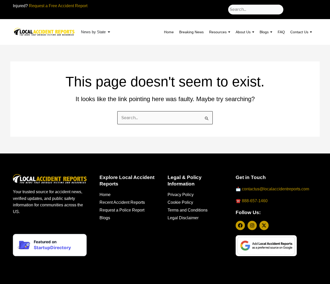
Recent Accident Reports (122, 202)
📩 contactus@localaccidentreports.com (272, 189)
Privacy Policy (181, 194)
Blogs (264, 32)
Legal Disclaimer (183, 218)
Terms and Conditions (188, 210)
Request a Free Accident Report (58, 6)
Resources (218, 32)
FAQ (281, 32)
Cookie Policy (180, 202)
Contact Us (299, 32)
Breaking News (191, 32)
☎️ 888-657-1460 (252, 201)
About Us (243, 32)
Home (169, 32)
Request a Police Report (122, 210)
